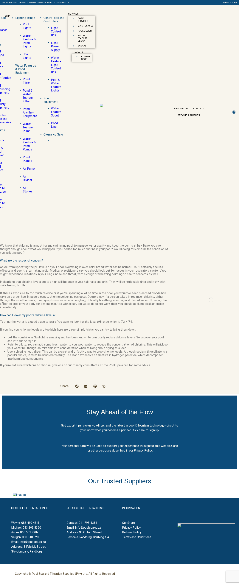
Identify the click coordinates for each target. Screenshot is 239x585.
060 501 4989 (29, 532)
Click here (138, 430)
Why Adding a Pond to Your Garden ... (207, 294)
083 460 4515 (30, 523)
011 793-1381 (88, 523)
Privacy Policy (143, 450)
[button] (35, 2)
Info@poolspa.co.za (33, 542)
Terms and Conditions (136, 537)
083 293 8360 (32, 527)
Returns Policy (132, 532)
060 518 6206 (31, 537)
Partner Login (230, 2)
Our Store (128, 523)
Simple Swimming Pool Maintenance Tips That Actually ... (207, 355)
